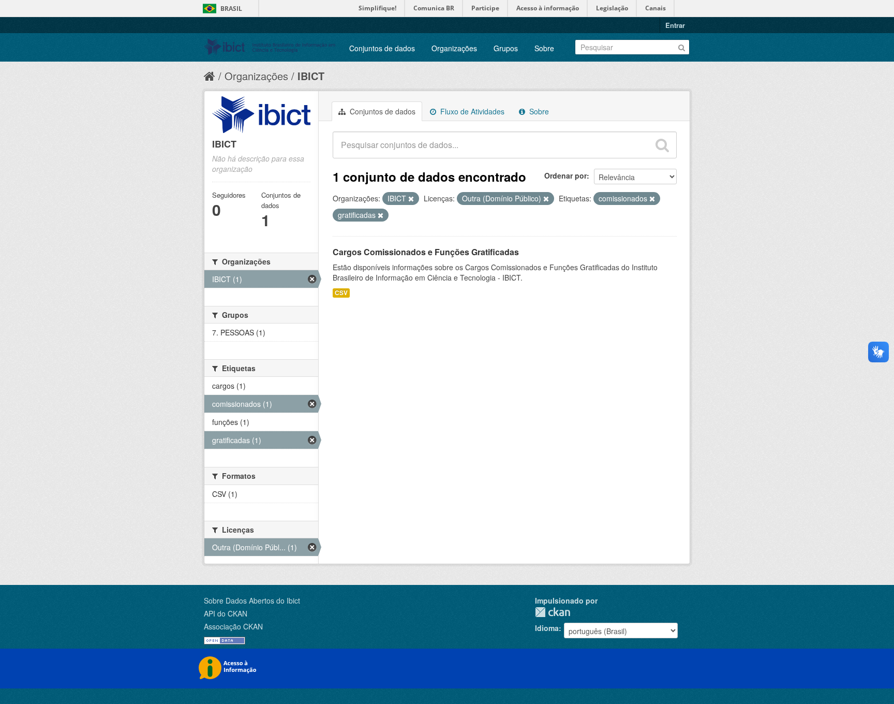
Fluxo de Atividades (471, 111)
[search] (662, 145)
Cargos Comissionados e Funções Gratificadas (426, 252)
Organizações (454, 48)
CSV (341, 292)
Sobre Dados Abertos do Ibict (252, 600)
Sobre (544, 48)
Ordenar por (565, 175)
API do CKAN (225, 613)
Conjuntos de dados (382, 48)
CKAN (552, 612)
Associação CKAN (233, 626)
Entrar (675, 25)
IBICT (310, 75)
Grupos (506, 48)
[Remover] (411, 199)
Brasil (231, 8)
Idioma (547, 628)
